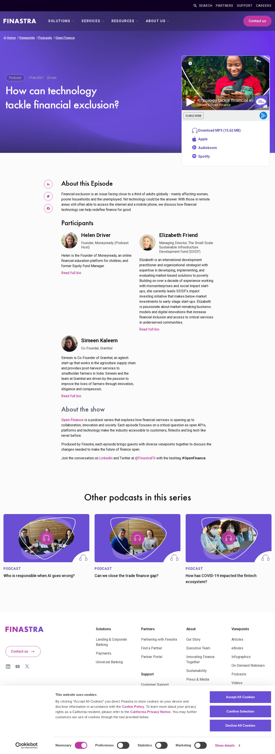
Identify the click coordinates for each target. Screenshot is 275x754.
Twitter (27, 666)
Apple (203, 139)
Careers (264, 5)
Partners (224, 5)
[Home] (19, 21)
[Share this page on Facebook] (48, 208)
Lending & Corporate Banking (111, 642)
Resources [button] (123, 21)
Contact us (257, 21)
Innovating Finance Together (200, 659)
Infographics (241, 657)
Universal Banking (109, 662)
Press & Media (197, 679)
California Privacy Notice (150, 712)
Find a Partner (151, 648)
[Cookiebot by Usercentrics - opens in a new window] (26, 745)
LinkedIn (106, 458)
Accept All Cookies (240, 697)
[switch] (123, 745)
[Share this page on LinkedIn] (48, 184)
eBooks (237, 648)
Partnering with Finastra (159, 639)
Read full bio (71, 273)
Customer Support (155, 685)
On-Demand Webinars (248, 665)
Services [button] (91, 21)
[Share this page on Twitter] (48, 196)
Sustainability (196, 671)
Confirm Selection (240, 711)
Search (206, 5)
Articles (237, 639)
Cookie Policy (133, 706)
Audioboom (207, 148)
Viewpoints (27, 38)
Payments (103, 653)
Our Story (193, 639)
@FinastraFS (145, 458)
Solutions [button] (59, 21)
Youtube (17, 666)
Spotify (204, 156)
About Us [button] (156, 21)
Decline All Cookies (240, 725)
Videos (237, 683)
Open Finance (65, 38)
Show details (225, 745)
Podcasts (45, 38)
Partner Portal (151, 657)
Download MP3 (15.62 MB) (219, 130)
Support (245, 5)
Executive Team (198, 648)
